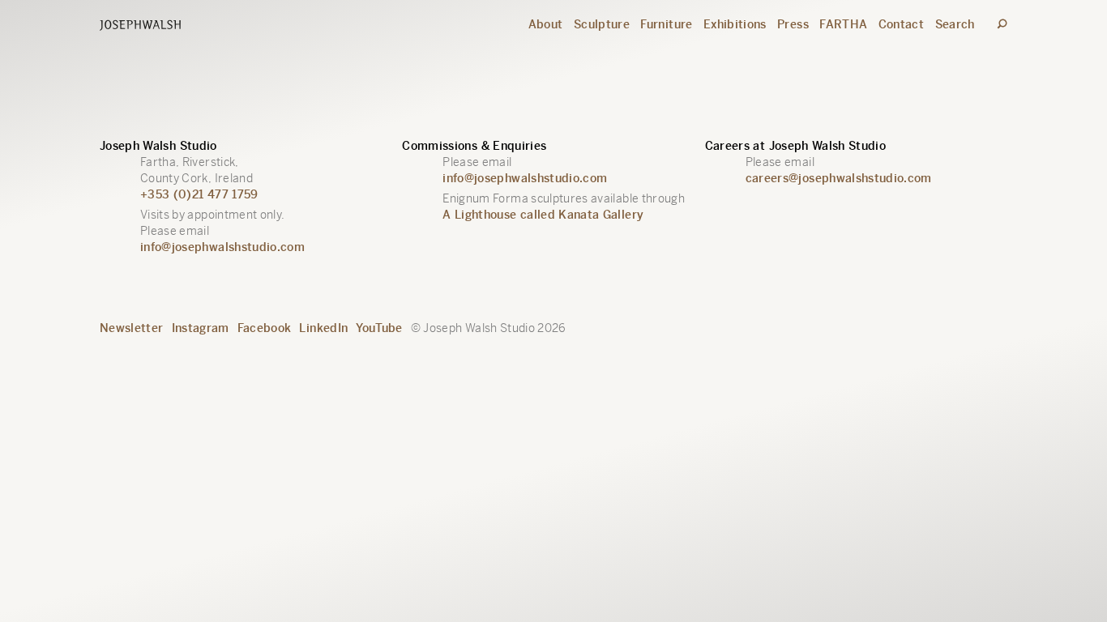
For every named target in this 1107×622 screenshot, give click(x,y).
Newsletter (132, 328)
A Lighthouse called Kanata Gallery (542, 214)
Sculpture (602, 24)
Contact (901, 24)
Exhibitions (735, 24)
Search (955, 24)
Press (793, 24)
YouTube (379, 328)
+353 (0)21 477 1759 (199, 194)
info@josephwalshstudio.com (222, 247)
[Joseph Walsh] (140, 26)
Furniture (666, 24)
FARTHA (843, 24)
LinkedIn (323, 328)
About (545, 24)
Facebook (264, 328)
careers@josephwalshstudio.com (839, 178)
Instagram (200, 328)
